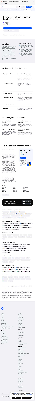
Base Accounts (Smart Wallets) (23, 353)
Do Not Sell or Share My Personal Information (7, 327)
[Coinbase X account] (5, 393)
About (2, 313)
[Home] (2, 7)
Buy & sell (20, 313)
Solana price (20, 381)
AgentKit (19, 366)
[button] (33, 7)
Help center (3, 332)
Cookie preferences (4, 324)
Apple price (20, 387)
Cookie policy (3, 323)
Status (2, 343)
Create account (4, 334)
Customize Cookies (29, 394)
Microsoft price (21, 389)
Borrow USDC (20, 316)
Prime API (20, 373)
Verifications (20, 363)
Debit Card (20, 321)
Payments (20, 333)
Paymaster (20, 359)
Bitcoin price (20, 378)
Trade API (20, 357)
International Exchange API (23, 372)
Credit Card (20, 320)
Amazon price (20, 390)
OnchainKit (20, 360)
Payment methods (4, 339)
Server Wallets (21, 350)
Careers (2, 314)
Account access (4, 340)
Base (19, 349)
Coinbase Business (21, 332)
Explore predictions (21, 327)
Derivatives (20, 323)
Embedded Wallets (21, 352)
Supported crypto (4, 342)
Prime (19, 338)
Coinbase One (20, 317)
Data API (19, 362)
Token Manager (21, 335)
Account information (5, 337)
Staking (19, 340)
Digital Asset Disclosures (6, 328)
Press (2, 317)
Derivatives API (21, 375)
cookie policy (16, 393)
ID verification (3, 336)
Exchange (20, 341)
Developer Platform (21, 347)
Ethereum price (21, 379)
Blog (2, 316)
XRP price (20, 382)
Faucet (19, 369)
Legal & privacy (4, 321)
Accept (27, 397)
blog (2, 393)
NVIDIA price (20, 386)
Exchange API (20, 370)
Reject (16, 397)
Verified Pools (20, 344)
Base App (19, 314)
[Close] (32, 393)
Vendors (2, 320)
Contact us (3, 333)
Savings (19, 326)
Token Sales (20, 324)
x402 (19, 356)
